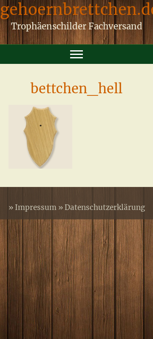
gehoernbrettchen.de (76, 11)
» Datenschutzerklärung (101, 207)
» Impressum (33, 207)
